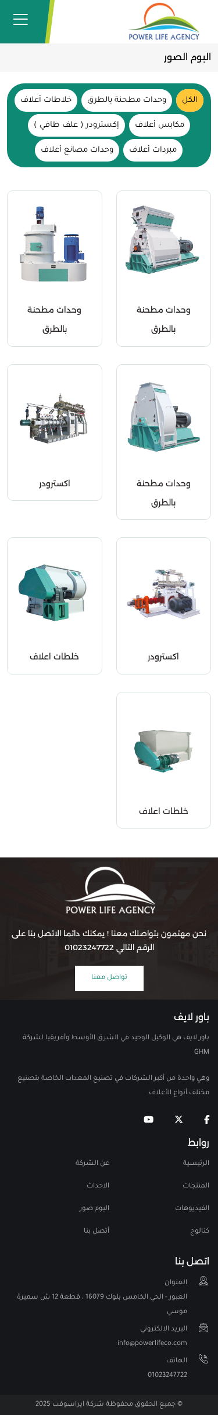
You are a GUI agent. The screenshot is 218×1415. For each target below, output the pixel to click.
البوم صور (94, 1209)
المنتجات (196, 1186)
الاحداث (98, 1186)
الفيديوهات (192, 1209)
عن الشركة (92, 1164)
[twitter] (178, 1120)
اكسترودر (54, 483)
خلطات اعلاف (54, 656)
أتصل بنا (96, 1232)
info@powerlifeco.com (152, 1337)
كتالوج (199, 1232)
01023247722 (167, 1369)
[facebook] (206, 1120)
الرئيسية (196, 1164)
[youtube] (148, 1120)
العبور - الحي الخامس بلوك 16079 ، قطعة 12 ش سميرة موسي (102, 1298)
